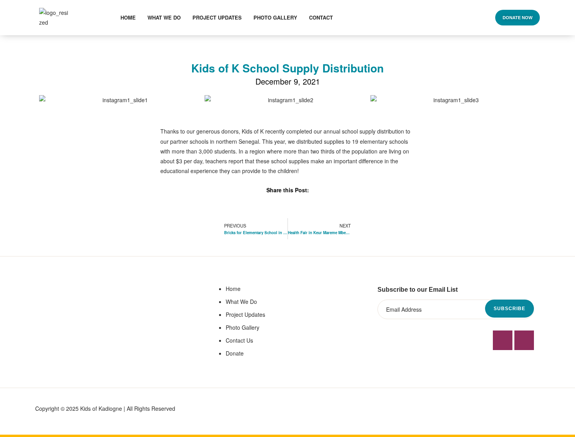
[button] (517, 17)
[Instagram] (524, 340)
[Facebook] (502, 340)
